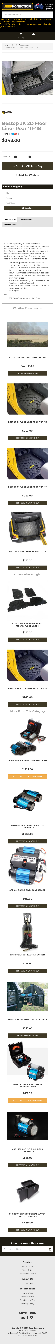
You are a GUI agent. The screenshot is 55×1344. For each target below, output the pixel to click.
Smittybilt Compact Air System (27, 955)
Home (7, 45)
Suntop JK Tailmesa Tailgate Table (27, 1019)
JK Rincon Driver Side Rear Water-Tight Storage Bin (27, 1215)
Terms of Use (27, 1293)
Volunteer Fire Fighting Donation (27, 357)
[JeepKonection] (27, 6)
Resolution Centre (27, 1274)
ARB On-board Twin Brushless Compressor (27, 826)
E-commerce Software (24, 1335)
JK (13, 45)
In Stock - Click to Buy (28, 166)
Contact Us (27, 1283)
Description (10, 220)
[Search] (50, 14)
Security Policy (27, 1304)
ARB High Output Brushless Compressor (27, 1150)
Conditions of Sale (28, 1300)
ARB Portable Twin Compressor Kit (27, 760)
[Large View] (7, 112)
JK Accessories (22, 45)
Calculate (28, 208)
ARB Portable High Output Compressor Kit (27, 1085)
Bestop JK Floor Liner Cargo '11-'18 (27, 551)
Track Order (27, 1270)
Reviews (8, 224)
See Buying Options (27, 373)
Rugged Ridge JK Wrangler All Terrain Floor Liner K (27, 624)
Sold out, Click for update (27, 776)
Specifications (26, 220)
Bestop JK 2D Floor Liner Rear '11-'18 (22, 48)
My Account (27, 1266)
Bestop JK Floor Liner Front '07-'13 (27, 422)
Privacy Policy (27, 1296)
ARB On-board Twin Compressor (27, 890)
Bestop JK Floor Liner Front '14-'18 (27, 487)
